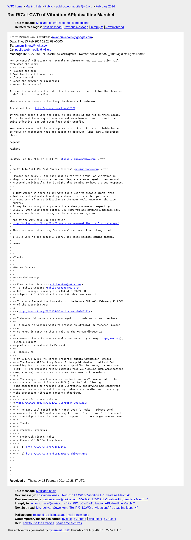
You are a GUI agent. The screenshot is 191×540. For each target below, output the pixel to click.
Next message (52, 27)
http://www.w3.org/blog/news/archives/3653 (56, 453)
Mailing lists (33, 6)
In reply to (96, 27)
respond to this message (49, 514)
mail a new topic (78, 514)
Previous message (76, 27)
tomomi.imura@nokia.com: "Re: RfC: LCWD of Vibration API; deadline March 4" (95, 499)
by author (110, 518)
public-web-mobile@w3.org (74, 6)
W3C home (14, 6)
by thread (80, 518)
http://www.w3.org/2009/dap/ (46, 447)
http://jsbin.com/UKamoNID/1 (55, 108)
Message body (46, 22)
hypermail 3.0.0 (59, 530)
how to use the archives (38, 523)
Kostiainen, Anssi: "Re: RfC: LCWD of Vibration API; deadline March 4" (83, 495)
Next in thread (114, 27)
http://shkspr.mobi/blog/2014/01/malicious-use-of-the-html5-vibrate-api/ (66, 223)
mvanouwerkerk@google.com (72, 37)
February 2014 (105, 6)
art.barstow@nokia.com (65, 284)
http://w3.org (110, 338)
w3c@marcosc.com (86, 169)
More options (80, 22)
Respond (64, 22)
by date (67, 518)
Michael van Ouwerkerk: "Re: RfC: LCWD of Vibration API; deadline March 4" (87, 507)
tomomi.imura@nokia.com (32, 45)
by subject (95, 518)
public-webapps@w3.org (62, 287)
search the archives (69, 523)
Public (48, 6)
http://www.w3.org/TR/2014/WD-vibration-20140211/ (54, 311)
